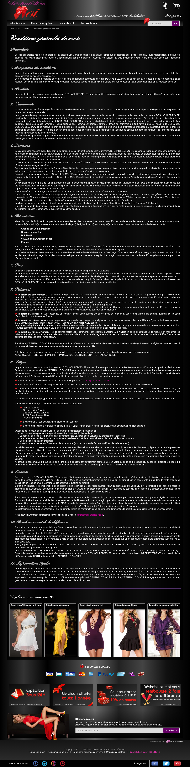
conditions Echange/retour (148, 255)
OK (175, 23)
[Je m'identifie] (165, 8)
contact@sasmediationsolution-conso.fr (58, 422)
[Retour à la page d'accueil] (26, 10)
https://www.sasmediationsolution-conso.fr (124, 426)
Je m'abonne (171, 730)
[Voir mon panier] (176, 6)
